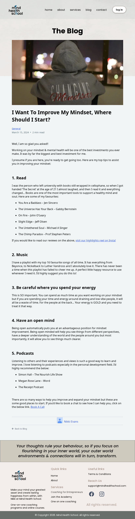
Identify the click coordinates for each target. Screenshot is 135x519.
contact (101, 10)
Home (54, 475)
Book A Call (37, 407)
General (16, 128)
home (48, 10)
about (61, 10)
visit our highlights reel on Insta (95, 240)
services (75, 10)
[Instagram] (102, 494)
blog (88, 10)
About (54, 480)
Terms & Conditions (99, 474)
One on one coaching (63, 501)
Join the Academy (61, 497)
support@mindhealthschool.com (107, 485)
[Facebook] (91, 494)
